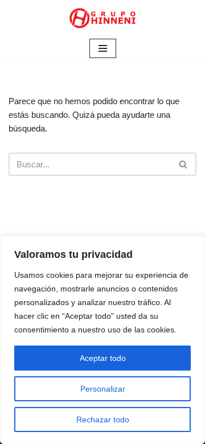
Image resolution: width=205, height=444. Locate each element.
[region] (102, 340)
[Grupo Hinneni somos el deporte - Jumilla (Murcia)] (102, 18)
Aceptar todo (103, 358)
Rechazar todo (102, 419)
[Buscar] (183, 164)
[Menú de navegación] (102, 48)
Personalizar (102, 388)
